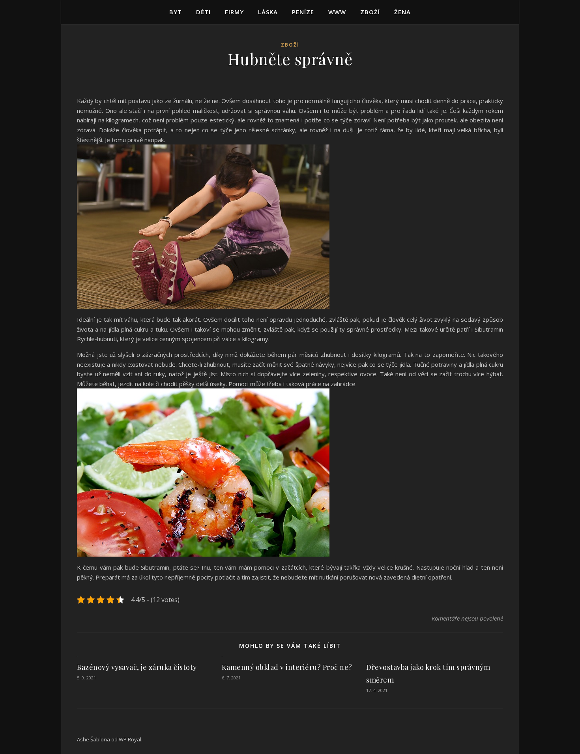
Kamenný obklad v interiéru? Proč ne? (287, 667)
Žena (402, 12)
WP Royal (130, 739)
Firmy (234, 12)
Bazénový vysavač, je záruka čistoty (137, 667)
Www (337, 12)
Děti (203, 12)
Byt (175, 12)
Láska (268, 12)
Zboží (370, 12)
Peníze (303, 12)
